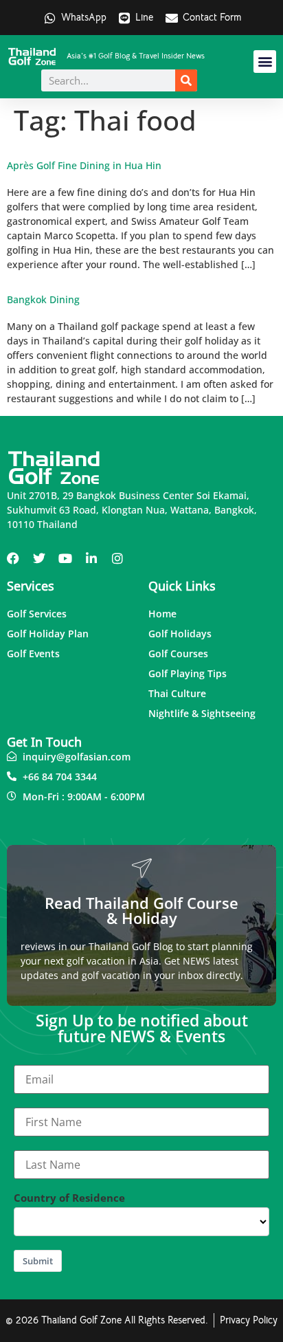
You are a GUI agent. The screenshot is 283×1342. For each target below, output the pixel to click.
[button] (264, 61)
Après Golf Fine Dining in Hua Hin (84, 165)
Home (162, 613)
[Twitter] (39, 558)
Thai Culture (177, 693)
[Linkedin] (91, 558)
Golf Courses (178, 653)
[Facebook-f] (13, 558)
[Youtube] (65, 558)
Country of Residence (69, 1198)
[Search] (186, 80)
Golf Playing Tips (187, 673)
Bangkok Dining (43, 299)
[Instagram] (117, 558)
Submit (38, 1261)
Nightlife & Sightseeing (202, 713)
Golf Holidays (180, 633)
